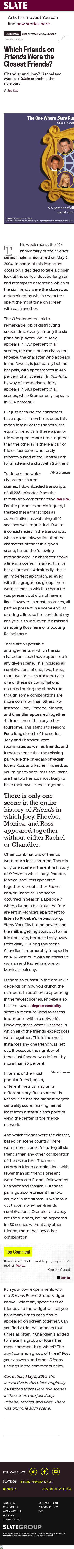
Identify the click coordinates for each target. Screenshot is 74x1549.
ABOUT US (9, 1503)
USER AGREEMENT (48, 1503)
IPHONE (25, 1481)
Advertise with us (56, 1489)
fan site (63, 499)
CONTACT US (10, 1507)
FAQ (40, 1511)
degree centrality (46, 1006)
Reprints (9, 1489)
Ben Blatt (12, 90)
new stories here (33, 24)
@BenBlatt (20, 218)
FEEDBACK (8, 1515)
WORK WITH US (12, 1511)
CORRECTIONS (11, 1519)
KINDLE (48, 1481)
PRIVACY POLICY (48, 1507)
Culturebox (12, 34)
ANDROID (37, 1481)
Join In (65, 1278)
